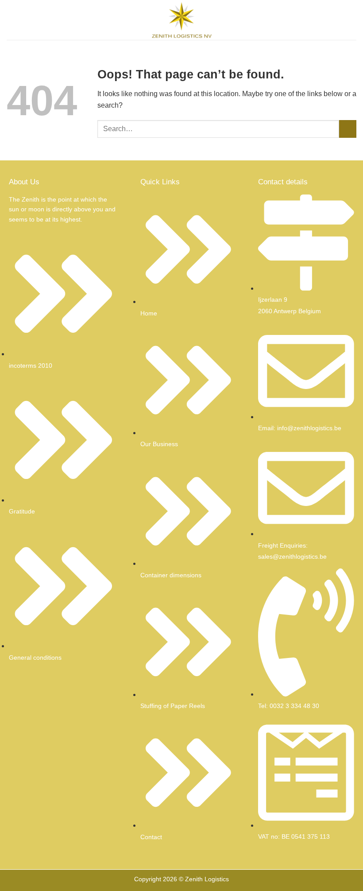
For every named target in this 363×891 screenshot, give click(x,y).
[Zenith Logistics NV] (181, 20)
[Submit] (347, 128)
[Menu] (12, 20)
